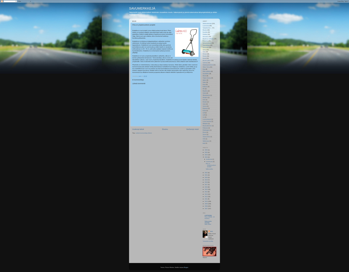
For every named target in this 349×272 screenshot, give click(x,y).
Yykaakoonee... (207, 28)
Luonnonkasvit (207, 119)
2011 (206, 199)
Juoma (205, 106)
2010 (206, 201)
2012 (206, 196)
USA (204, 139)
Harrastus (205, 36)
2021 (206, 175)
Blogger (186, 267)
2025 (206, 152)
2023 (206, 157)
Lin (203, 117)
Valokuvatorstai (207, 23)
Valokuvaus (206, 141)
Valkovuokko (209, 169)
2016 (206, 187)
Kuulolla (205, 32)
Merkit (204, 75)
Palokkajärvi (206, 130)
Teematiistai (206, 45)
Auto (204, 99)
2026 (206, 150)
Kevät (204, 58)
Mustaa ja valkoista (208, 38)
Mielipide (205, 123)
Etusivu (165, 129)
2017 (206, 184)
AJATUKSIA (208, 215)
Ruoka (204, 56)
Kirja (204, 69)
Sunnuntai (205, 47)
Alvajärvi (205, 97)
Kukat (204, 110)
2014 (206, 191)
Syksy (204, 49)
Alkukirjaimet (206, 95)
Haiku (204, 82)
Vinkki (204, 93)
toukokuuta (209, 161)
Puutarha (205, 41)
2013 (206, 194)
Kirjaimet (205, 108)
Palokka (205, 34)
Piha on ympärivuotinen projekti (211, 165)
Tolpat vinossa (207, 78)
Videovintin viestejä (208, 222)
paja (204, 143)
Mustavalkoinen (207, 125)
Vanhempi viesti (192, 129)
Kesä (204, 84)
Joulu (204, 104)
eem (211, 231)
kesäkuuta (209, 159)
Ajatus (204, 80)
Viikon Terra (206, 67)
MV (204, 88)
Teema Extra (206, 136)
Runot (204, 132)
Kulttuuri (205, 86)
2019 (206, 180)
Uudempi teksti (138, 129)
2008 (206, 206)
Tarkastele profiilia (208, 241)
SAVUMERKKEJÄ (142, 8)
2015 (206, 189)
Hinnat (204, 54)
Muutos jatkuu (207, 60)
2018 (206, 182)
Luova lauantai (207, 121)
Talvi (204, 51)
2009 (206, 203)
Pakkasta (205, 128)
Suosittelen (206, 73)
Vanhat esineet (207, 43)
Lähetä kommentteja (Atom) (144, 133)
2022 (206, 172)
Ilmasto (205, 102)
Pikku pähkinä (207, 71)
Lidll (204, 115)
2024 (206, 154)
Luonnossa (206, 25)
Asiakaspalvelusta (208, 65)
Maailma (205, 91)
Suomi (204, 134)
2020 (206, 177)
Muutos (205, 30)
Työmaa (205, 62)
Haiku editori (208, 224)
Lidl (204, 112)
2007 (206, 208)
